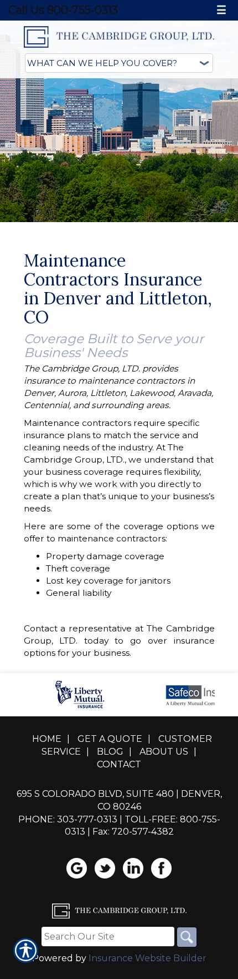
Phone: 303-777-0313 (67, 819)
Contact (119, 764)
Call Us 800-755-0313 (63, 10)
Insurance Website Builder (147, 958)
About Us (163, 751)
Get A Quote (109, 739)
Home (46, 739)
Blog (110, 751)
